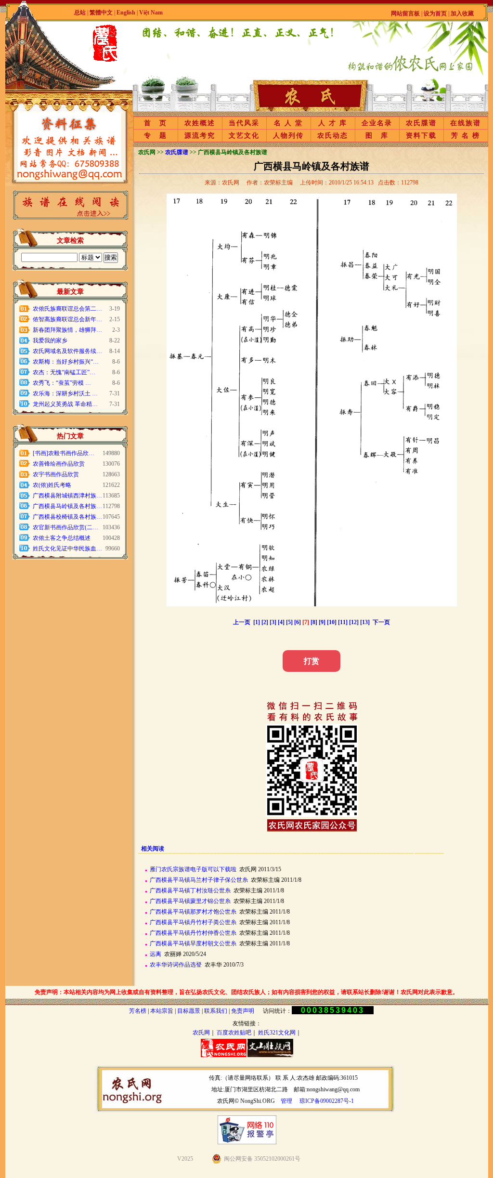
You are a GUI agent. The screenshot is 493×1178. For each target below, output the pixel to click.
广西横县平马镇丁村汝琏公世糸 (190, 890)
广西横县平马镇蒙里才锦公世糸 (190, 901)
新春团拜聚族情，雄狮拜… (67, 330)
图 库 (377, 135)
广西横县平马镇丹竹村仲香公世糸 (193, 932)
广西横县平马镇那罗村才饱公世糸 (193, 911)
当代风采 (244, 123)
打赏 (311, 661)
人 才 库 (332, 123)
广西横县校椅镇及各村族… (67, 516)
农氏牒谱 (421, 123)
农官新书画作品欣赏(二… (65, 527)
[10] (332, 622)
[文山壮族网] (270, 1055)
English (127, 12)
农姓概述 (199, 123)
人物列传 (288, 135)
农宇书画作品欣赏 (56, 474)
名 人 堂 (288, 123)
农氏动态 (332, 135)
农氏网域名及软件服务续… (67, 351)
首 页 (155, 123)
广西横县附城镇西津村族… (67, 495)
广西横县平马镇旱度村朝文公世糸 (193, 943)
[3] (273, 622)
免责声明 (242, 1011)
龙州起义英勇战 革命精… (65, 404)
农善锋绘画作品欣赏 (59, 463)
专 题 (155, 135)
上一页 (241, 622)
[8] (314, 622)
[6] (297, 622)
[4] (281, 622)
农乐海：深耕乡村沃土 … (65, 393)
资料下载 (421, 135)
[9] (322, 622)
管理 (286, 1101)
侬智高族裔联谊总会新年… (67, 319)
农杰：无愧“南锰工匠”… (64, 372)
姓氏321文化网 (277, 1032)
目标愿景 (188, 1011)
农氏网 (201, 1032)
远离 (155, 954)
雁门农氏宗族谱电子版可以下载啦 (193, 869)
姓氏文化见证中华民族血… (67, 548)
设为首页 (435, 13)
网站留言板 (405, 13)
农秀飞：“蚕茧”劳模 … (62, 383)
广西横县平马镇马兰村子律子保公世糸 (199, 880)
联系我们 (215, 1011)
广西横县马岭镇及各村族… (67, 506)
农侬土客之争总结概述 (62, 538)
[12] (354, 622)
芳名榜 (137, 1011)
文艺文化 (244, 135)
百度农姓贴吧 (234, 1032)
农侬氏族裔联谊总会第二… (67, 308)
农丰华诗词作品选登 (176, 964)
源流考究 (199, 135)
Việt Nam (151, 12)
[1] (256, 622)
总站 (80, 12)
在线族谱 (465, 123)
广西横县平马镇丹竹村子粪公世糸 (193, 922)
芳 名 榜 (465, 135)
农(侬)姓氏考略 (52, 485)
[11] (343, 622)
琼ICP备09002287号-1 (326, 1101)
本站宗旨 (161, 1011)
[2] (264, 622)
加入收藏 (462, 13)
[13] (365, 622)
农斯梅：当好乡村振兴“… (66, 361)
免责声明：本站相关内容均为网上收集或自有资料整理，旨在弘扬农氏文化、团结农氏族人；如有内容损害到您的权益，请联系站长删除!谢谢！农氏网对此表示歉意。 (246, 992)
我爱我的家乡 (50, 340)
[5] (289, 622)
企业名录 (377, 123)
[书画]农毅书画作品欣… (63, 453)
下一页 (381, 622)
